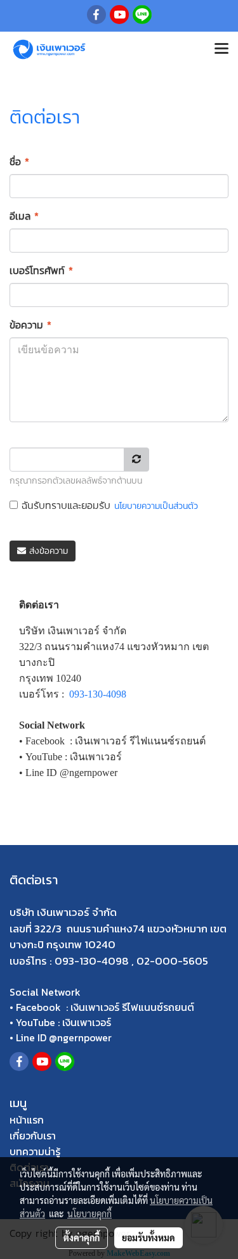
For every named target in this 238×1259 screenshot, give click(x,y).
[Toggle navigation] (221, 49)
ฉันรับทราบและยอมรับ (108, 505)
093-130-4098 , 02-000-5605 (131, 961)
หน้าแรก (27, 1119)
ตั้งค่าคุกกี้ (81, 1237)
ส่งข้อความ (47, 551)
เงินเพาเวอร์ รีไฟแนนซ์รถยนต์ (132, 1007)
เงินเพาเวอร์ (86, 1022)
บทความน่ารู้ (35, 1151)
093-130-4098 (97, 694)
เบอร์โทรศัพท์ (41, 270)
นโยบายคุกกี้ (89, 1213)
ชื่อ (19, 161)
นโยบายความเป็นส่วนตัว (156, 506)
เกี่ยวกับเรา (33, 1135)
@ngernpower (80, 1037)
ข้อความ (30, 324)
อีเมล (24, 215)
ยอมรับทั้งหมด (148, 1237)
